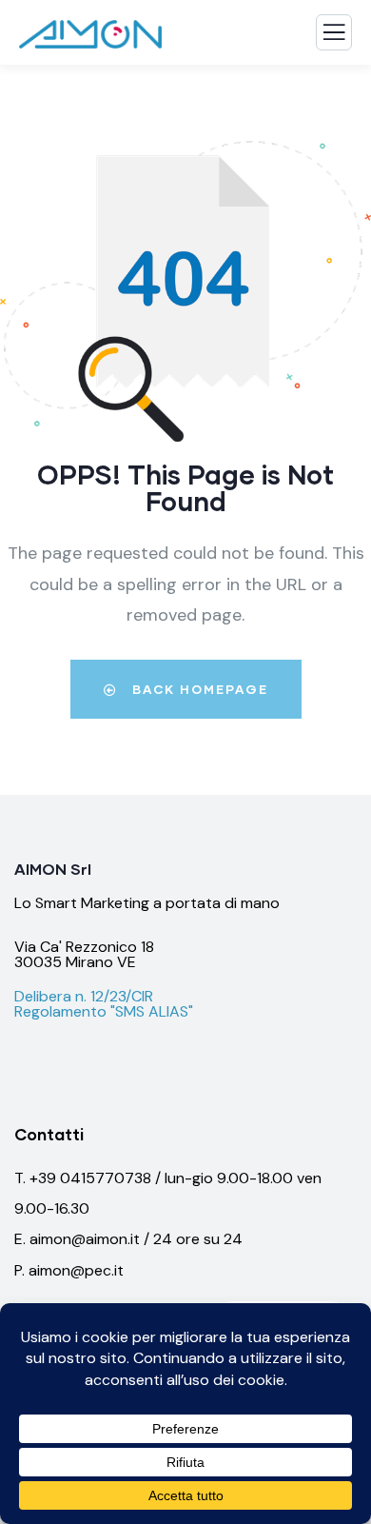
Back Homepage (197, 689)
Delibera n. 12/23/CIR (83, 996)
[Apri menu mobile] (334, 37)
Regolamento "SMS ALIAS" (103, 1011)
